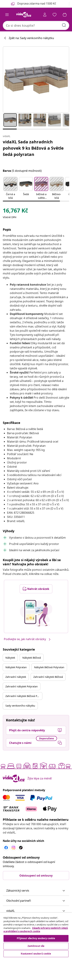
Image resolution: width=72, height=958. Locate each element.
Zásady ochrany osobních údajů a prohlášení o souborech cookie (35, 929)
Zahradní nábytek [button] (15, 676)
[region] (36, 935)
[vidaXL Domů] (23, 14)
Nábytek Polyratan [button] (16, 667)
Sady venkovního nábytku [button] (20, 705)
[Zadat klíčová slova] (64, 25)
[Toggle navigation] (7, 14)
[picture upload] (36, 613)
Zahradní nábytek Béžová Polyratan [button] (23, 696)
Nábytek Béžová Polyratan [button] (49, 667)
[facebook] (6, 847)
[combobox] (36, 25)
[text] (15, 211)
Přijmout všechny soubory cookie (36, 938)
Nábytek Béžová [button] (31, 657)
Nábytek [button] (10, 657)
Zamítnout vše (36, 946)
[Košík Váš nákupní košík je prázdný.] (65, 14)
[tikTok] (21, 847)
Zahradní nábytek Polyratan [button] (21, 686)
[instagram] (13, 847)
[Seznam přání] (54, 14)
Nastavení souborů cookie (36, 953)
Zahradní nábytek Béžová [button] (48, 676)
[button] (10, 188)
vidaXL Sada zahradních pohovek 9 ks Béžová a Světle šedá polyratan (33, 148)
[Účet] (44, 14)
